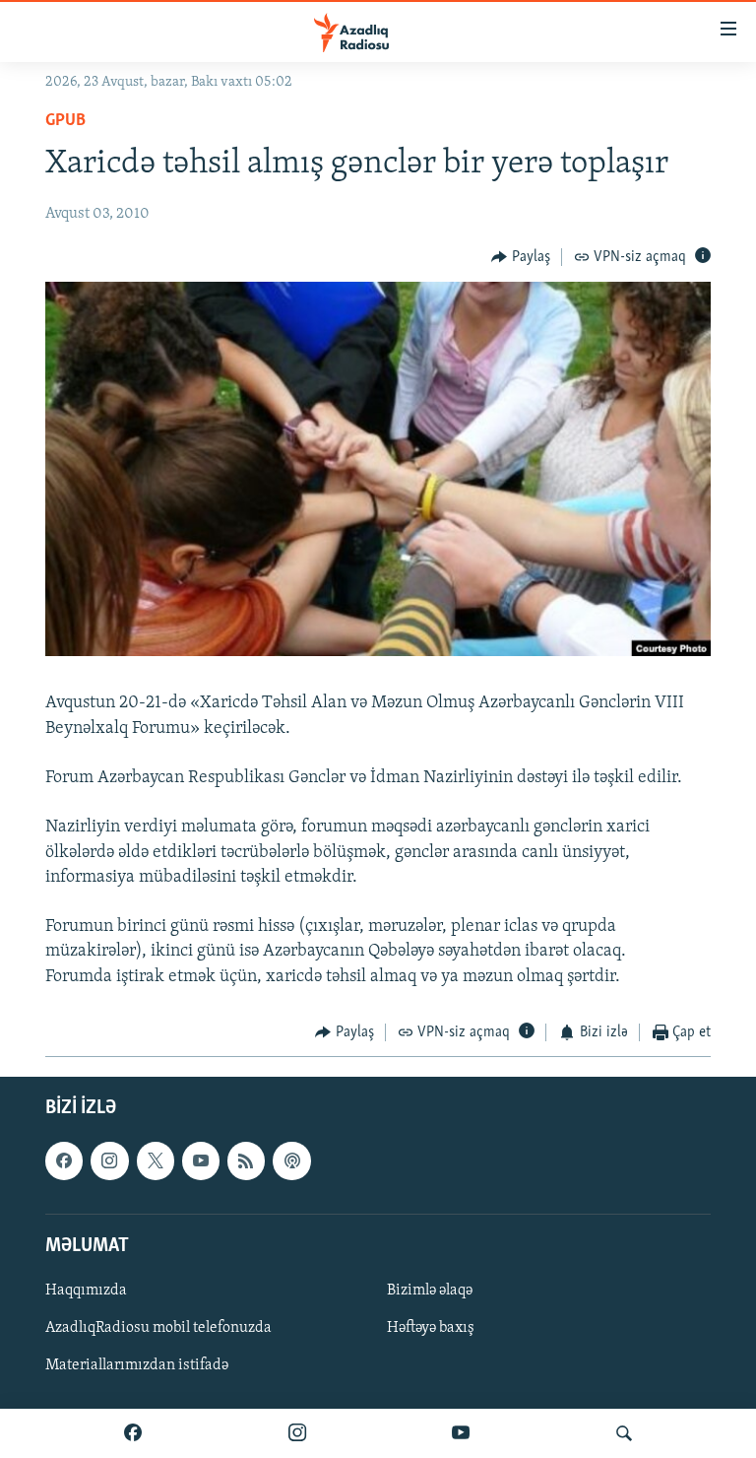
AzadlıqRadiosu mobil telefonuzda (158, 1328)
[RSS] (246, 1161)
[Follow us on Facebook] (64, 1161)
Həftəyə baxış (430, 1328)
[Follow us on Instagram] (109, 1161)
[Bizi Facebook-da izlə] (132, 1433)
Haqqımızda (86, 1290)
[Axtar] (624, 1433)
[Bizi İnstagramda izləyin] (297, 1433)
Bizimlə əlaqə (429, 1290)
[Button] (520, 257)
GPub (65, 121)
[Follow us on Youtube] (201, 1161)
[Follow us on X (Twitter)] (155, 1161)
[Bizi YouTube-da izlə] (460, 1433)
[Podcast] (291, 1161)
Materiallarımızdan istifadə (136, 1365)
